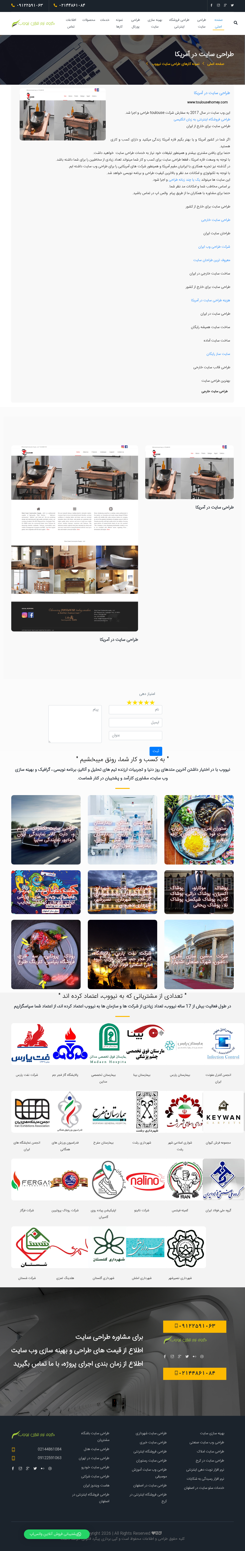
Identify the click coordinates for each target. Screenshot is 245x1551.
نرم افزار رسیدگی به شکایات (205, 1479)
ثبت (156, 751)
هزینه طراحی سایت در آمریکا (210, 300)
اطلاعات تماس (71, 23)
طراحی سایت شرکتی (95, 1476)
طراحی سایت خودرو (95, 1467)
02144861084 (49, 1449)
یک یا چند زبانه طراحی (184, 180)
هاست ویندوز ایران (96, 1486)
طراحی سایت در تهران (94, 1458)
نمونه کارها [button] (119, 23)
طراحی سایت (201, 23)
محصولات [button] (88, 20)
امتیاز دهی (147, 694)
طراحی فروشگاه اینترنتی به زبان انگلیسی (202, 120)
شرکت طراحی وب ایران (214, 247)
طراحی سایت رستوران (151, 1461)
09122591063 (49, 1458)
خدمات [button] (104, 20)
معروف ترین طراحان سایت (211, 260)
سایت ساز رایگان (218, 354)
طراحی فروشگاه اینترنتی (179, 23)
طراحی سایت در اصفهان (150, 1486)
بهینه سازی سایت (155, 23)
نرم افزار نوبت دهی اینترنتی (205, 1470)
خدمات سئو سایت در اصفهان (204, 1488)
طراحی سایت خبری (153, 1442)
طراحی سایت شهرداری (151, 1433)
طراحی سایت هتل (96, 1449)
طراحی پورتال (135, 23)
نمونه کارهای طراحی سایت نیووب (175, 64)
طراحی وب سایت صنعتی (206, 1442)
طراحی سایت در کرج (210, 1461)
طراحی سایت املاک (210, 1452)
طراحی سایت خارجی (215, 220)
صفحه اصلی (218, 23)
